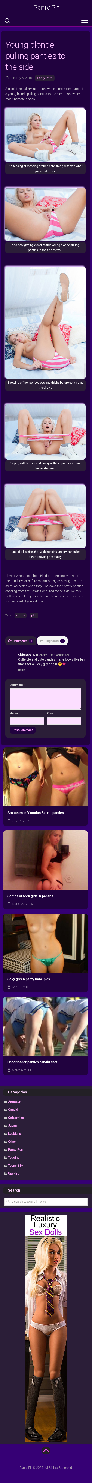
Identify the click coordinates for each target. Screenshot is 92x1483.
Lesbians (14, 1134)
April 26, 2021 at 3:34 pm (54, 654)
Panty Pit (46, 8)
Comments (22, 641)
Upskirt (13, 1173)
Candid (13, 1110)
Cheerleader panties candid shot (32, 1062)
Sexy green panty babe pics (28, 979)
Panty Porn (44, 78)
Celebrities (16, 1118)
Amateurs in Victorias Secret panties (35, 813)
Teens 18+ (15, 1166)
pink (34, 615)
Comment (17, 684)
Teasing (13, 1157)
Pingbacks (54, 641)
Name (14, 713)
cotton (20, 615)
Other (12, 1141)
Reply (21, 669)
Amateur (14, 1102)
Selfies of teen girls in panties (30, 896)
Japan (12, 1126)
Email (51, 713)
